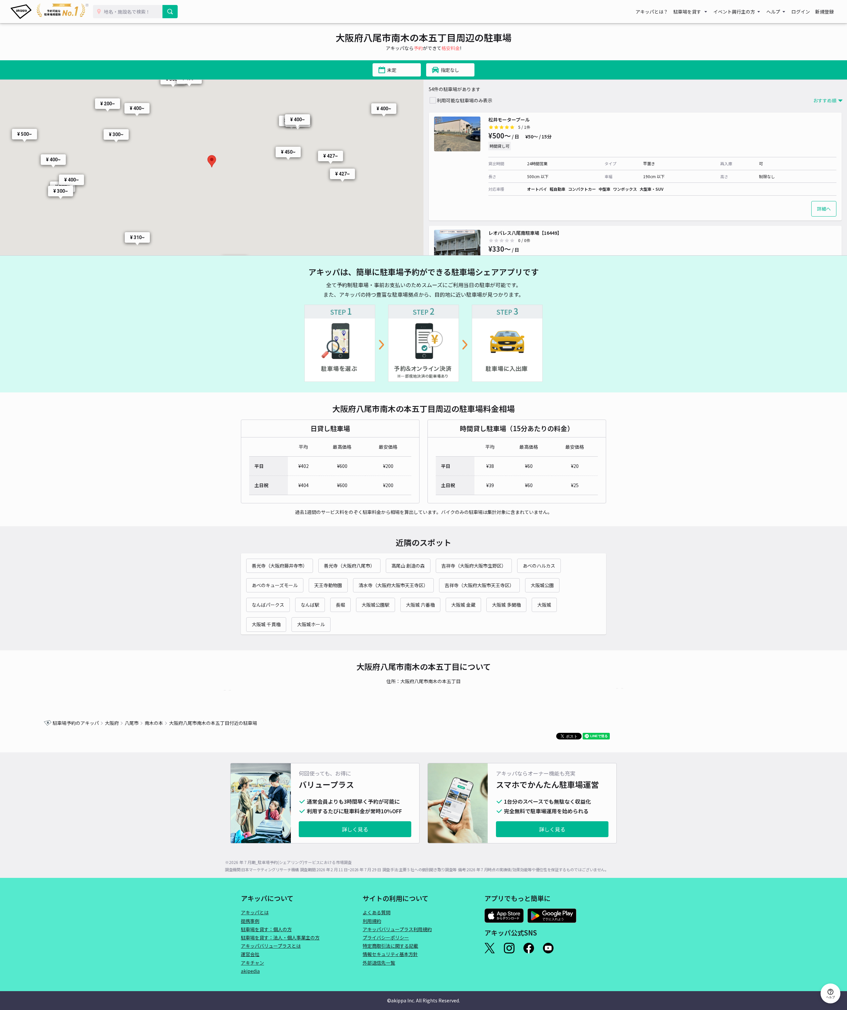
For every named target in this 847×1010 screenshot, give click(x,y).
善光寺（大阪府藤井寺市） (279, 565)
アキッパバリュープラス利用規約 (397, 929)
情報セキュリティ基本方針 (390, 954)
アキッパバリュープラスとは (271, 945)
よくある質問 (376, 912)
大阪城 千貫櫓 (266, 624)
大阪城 (544, 604)
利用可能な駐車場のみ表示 (464, 100)
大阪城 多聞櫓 (506, 604)
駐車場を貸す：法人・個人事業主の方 (280, 937)
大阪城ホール (311, 624)
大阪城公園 (542, 585)
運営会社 (250, 954)
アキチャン (252, 962)
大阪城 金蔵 (463, 604)
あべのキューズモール (275, 585)
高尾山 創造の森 (408, 565)
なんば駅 (310, 604)
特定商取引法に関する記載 (390, 945)
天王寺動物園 (328, 585)
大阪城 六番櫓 (420, 604)
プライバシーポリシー (386, 937)
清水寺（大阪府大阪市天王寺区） (393, 585)
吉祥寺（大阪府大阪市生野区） (473, 565)
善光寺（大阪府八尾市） (349, 565)
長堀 (340, 604)
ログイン (800, 11)
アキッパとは (255, 912)
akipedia (250, 971)
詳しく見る (355, 829)
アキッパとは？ (652, 11)
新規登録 (824, 11)
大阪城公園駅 (375, 604)
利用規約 (372, 921)
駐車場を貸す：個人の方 (266, 929)
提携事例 (250, 921)
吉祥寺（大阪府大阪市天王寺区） (479, 585)
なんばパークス (268, 604)
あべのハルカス (539, 565)
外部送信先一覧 (379, 962)
